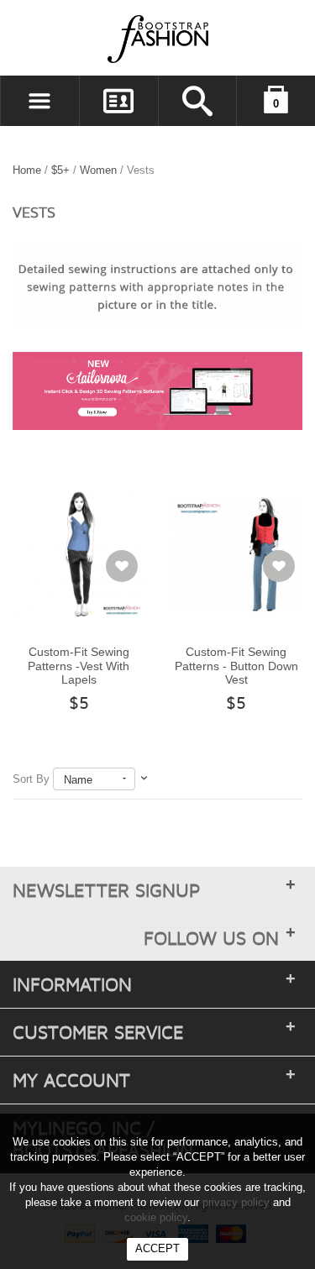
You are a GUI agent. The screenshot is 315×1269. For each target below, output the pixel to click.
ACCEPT (157, 1248)
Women (98, 170)
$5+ (60, 170)
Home (27, 170)
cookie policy (155, 1217)
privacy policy (236, 1202)
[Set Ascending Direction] (144, 779)
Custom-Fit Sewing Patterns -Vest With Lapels (78, 665)
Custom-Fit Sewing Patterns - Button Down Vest (236, 665)
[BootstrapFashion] (107, 38)
